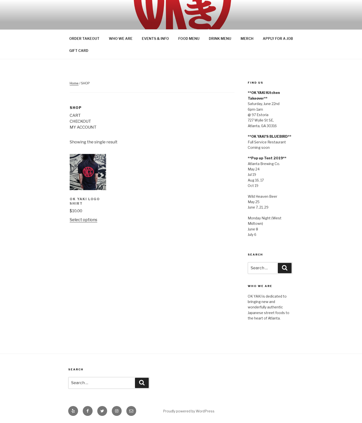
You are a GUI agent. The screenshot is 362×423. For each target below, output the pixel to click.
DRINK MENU (220, 38)
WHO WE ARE (120, 38)
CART (75, 115)
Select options (83, 219)
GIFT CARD (78, 50)
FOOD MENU (188, 38)
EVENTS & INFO (155, 38)
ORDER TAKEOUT (84, 38)
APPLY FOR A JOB (278, 38)
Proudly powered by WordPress (188, 411)
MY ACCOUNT (83, 127)
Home (74, 83)
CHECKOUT (80, 121)
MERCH (247, 38)
